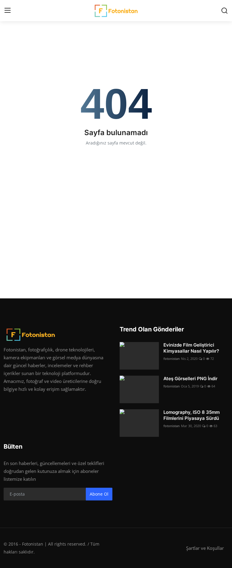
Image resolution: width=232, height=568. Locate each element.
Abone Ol (99, 494)
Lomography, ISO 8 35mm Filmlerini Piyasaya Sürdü (191, 415)
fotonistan (171, 358)
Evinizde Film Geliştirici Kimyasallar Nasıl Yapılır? (191, 348)
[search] (224, 10)
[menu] (7, 10)
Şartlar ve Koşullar (205, 548)
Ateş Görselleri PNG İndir (190, 378)
